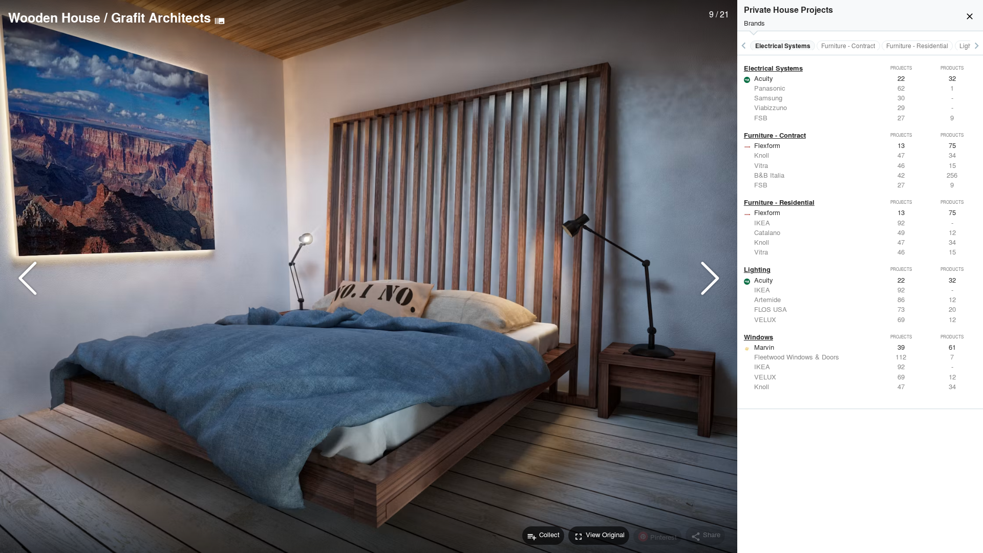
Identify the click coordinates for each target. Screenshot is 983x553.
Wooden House (54, 17)
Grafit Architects (161, 17)
